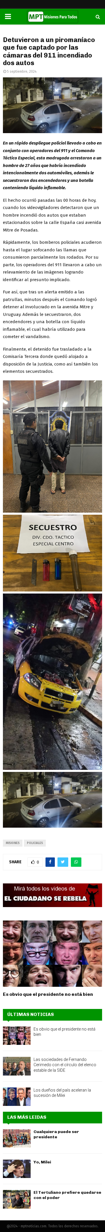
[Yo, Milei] (17, 1169)
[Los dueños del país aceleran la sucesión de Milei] (17, 1096)
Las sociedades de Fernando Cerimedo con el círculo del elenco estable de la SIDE (65, 1064)
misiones (13, 843)
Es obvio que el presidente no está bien (48, 994)
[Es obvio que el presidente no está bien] (52, 953)
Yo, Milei (42, 1162)
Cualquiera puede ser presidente (56, 1134)
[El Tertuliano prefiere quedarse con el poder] (17, 1199)
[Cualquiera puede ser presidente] (17, 1138)
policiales (35, 843)
